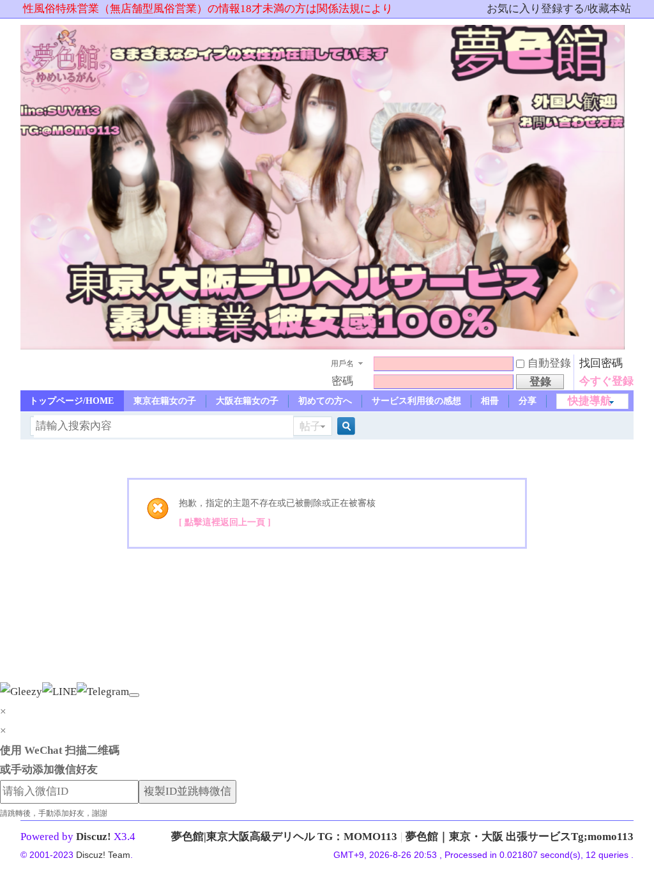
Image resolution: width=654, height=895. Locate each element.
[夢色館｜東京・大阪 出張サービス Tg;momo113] (323, 346)
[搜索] (344, 426)
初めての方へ (325, 401)
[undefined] (134, 695)
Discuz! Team (103, 855)
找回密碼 (601, 363)
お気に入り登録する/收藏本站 (559, 9)
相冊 (490, 401)
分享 (527, 401)
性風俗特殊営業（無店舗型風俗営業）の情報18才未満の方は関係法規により (208, 9)
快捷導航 (589, 401)
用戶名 (342, 363)
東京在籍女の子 (164, 401)
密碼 (342, 381)
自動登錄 (549, 363)
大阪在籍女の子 (247, 401)
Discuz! (93, 836)
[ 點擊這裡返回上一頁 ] (225, 522)
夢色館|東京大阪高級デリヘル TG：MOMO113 (284, 836)
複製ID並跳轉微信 (187, 791)
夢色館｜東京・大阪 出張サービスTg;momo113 (520, 836)
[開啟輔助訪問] (481, 9)
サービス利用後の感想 (416, 401)
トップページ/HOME (71, 401)
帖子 (310, 426)
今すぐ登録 (606, 381)
